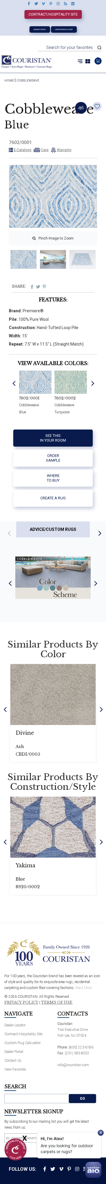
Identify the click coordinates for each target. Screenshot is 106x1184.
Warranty (64, 150)
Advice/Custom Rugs (53, 529)
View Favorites (15, 1069)
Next (93, 383)
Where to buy (53, 478)
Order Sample (53, 458)
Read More (83, 988)
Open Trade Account (64, 29)
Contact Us (12, 1061)
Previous (14, 383)
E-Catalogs (23, 150)
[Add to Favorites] (97, 106)
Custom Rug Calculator (22, 1043)
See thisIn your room (53, 437)
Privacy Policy (21, 1002)
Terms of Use (56, 1002)
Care (45, 150)
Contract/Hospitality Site (53, 14)
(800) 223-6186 (81, 1047)
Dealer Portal (40, 29)
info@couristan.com (73, 1065)
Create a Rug (53, 498)
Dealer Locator (15, 1025)
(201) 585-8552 (77, 1053)
